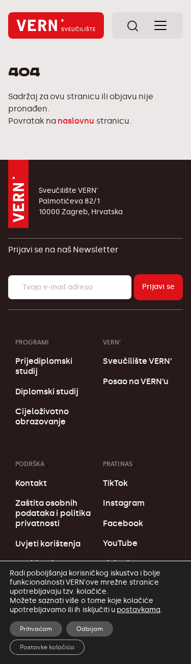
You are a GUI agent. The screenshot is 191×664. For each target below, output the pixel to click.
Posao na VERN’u (136, 381)
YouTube (120, 543)
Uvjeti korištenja (47, 543)
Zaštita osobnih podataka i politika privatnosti (52, 513)
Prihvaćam (36, 628)
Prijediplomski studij (43, 366)
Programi (31, 342)
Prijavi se (158, 286)
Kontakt (31, 483)
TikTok (115, 483)
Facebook (123, 523)
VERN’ (112, 342)
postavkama (138, 609)
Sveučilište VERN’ (137, 361)
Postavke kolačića (47, 647)
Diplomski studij (46, 391)
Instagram (124, 503)
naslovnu (76, 121)
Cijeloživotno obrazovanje (42, 416)
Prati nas (117, 464)
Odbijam (89, 628)
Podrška (29, 464)
